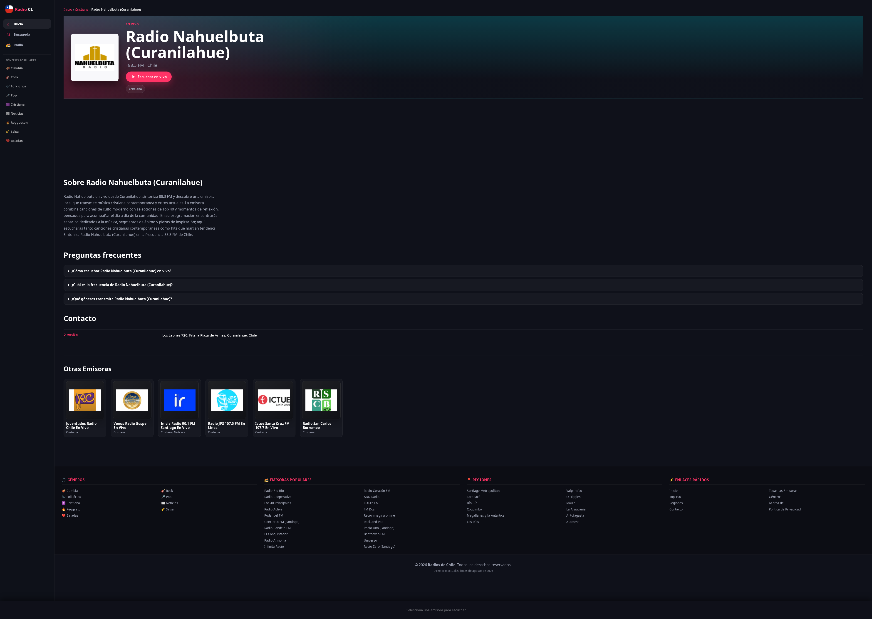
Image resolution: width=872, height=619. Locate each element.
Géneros (775, 497)
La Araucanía (576, 509)
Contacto (676, 509)
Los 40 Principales (277, 503)
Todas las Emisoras (783, 490)
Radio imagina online (379, 515)
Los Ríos (473, 521)
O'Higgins (573, 497)
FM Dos (369, 509)
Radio (14, 44)
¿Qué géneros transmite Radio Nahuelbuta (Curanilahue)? (122, 299)
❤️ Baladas (14, 141)
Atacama (573, 521)
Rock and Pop (373, 521)
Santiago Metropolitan (483, 490)
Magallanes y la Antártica (486, 515)
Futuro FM (371, 503)
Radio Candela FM (277, 528)
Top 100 (675, 497)
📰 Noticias (14, 113)
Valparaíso (574, 490)
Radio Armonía (275, 540)
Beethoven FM (374, 534)
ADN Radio (371, 497)
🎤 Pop (11, 95)
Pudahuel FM (273, 515)
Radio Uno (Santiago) (379, 528)
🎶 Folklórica (16, 86)
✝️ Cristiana (15, 104)
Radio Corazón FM (377, 490)
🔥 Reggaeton (17, 122)
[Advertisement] (463, 138)
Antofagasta (575, 515)
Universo (370, 540)
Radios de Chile (441, 564)
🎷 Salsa (12, 131)
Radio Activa (273, 509)
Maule (570, 503)
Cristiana (82, 9)
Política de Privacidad (785, 509)
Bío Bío (472, 503)
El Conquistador (276, 534)
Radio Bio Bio (274, 490)
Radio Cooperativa (277, 497)
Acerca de (776, 503)
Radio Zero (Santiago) (379, 546)
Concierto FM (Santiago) (281, 521)
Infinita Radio (274, 546)
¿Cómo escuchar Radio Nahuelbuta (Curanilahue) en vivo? (121, 271)
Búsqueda (22, 34)
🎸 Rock (12, 77)
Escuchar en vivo (152, 76)
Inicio (15, 24)
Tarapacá (474, 497)
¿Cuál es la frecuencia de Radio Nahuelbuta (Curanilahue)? (122, 284)
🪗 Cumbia (14, 68)
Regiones (676, 503)
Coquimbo (474, 509)
